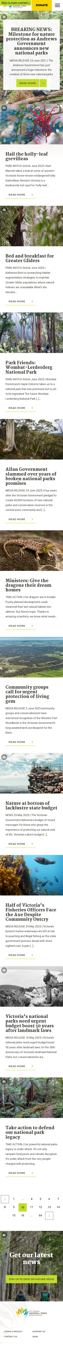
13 (49, 1207)
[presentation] (31, 106)
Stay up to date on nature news (31, 1279)
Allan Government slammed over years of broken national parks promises (31, 476)
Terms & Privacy (13, 1331)
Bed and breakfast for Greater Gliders (30, 258)
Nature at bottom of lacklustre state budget (31, 806)
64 (40, 1215)
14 (58, 1207)
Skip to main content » (15, 2)
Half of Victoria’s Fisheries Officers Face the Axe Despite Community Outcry (31, 912)
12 (40, 1207)
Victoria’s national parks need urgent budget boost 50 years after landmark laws (30, 1023)
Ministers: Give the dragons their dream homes (28, 585)
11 (31, 1207)
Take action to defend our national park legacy (30, 1132)
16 (22, 1215)
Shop (35, 1336)
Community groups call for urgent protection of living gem (27, 694)
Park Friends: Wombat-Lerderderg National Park (29, 367)
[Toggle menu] (57, 6)
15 (13, 1215)
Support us (38, 1331)
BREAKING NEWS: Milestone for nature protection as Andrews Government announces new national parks (31, 41)
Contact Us (10, 1336)
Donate (42, 5)
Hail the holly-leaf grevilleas (27, 157)
